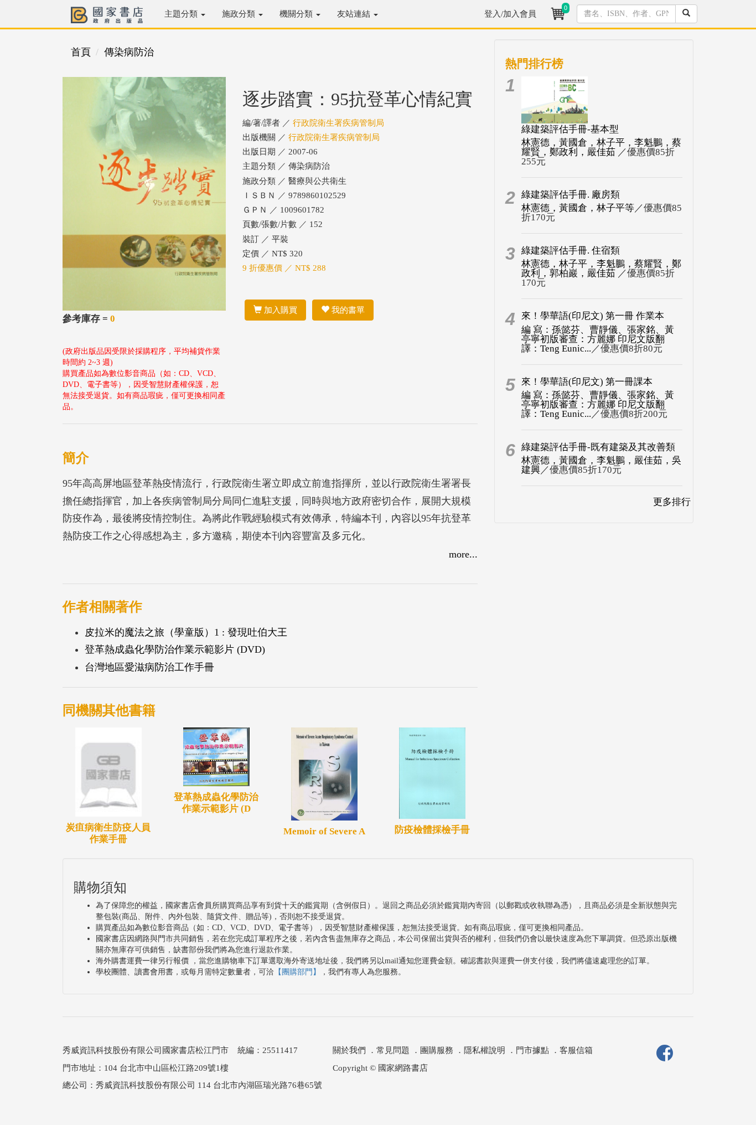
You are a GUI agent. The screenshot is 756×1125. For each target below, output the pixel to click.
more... (463, 554)
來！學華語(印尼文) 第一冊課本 (587, 381)
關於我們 (349, 1050)
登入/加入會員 (510, 13)
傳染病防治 (129, 52)
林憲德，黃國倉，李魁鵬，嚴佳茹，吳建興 (601, 465)
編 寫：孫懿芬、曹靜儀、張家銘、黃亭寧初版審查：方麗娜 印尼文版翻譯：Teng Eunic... (597, 339)
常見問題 (393, 1050)
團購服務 (436, 1050)
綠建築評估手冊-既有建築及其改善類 (598, 447)
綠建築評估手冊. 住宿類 (570, 250)
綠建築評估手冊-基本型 (570, 129)
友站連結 (354, 13)
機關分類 (297, 13)
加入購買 (279, 310)
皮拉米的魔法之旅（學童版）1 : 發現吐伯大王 (186, 632)
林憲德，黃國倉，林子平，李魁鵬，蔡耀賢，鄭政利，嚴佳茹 (601, 147)
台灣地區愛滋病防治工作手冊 (149, 667)
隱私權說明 (484, 1050)
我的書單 (347, 310)
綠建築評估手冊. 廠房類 (570, 194)
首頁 (81, 52)
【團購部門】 (297, 972)
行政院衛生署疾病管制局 (338, 122)
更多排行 (672, 502)
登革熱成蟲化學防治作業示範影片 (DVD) (175, 649)
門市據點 (532, 1050)
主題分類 (182, 13)
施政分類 (239, 13)
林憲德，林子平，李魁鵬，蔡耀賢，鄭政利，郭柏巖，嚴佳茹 (601, 268)
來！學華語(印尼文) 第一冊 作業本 (592, 316)
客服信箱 (576, 1050)
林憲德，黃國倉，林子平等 (577, 208)
